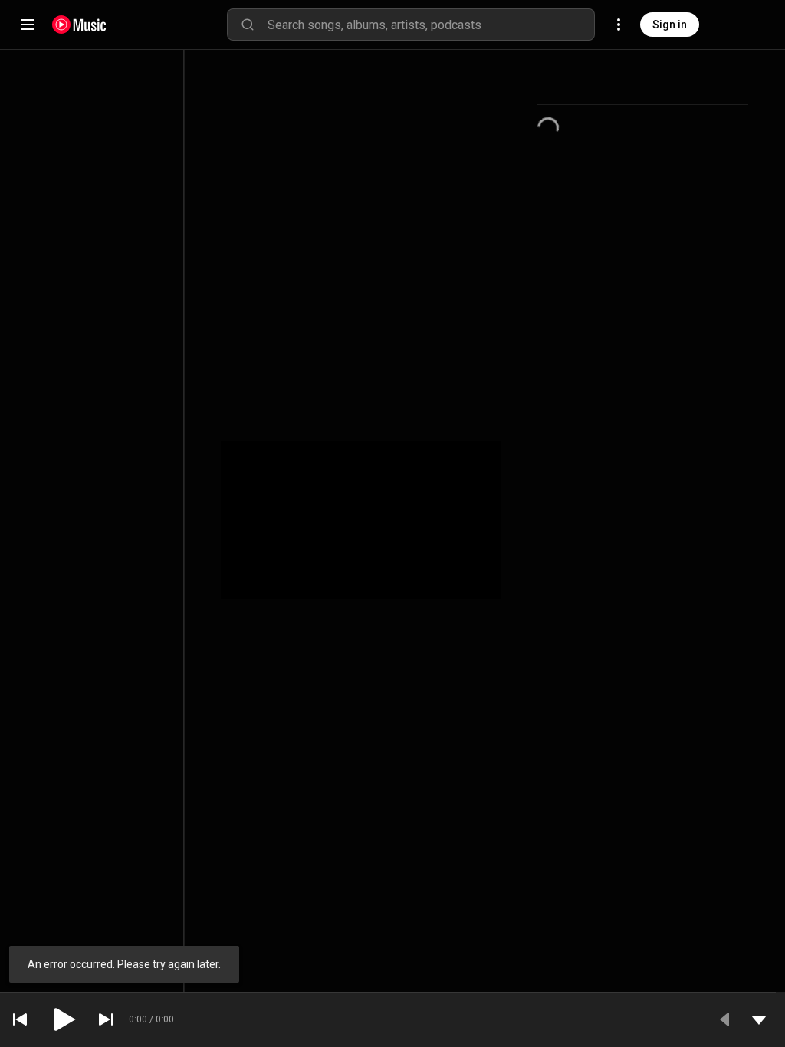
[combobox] (431, 24)
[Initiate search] (247, 24)
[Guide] (27, 24)
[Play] (63, 1019)
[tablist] (642, 86)
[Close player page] (759, 1019)
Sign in (669, 24)
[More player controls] (725, 1019)
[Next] (106, 1019)
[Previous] (20, 1019)
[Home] (79, 24)
